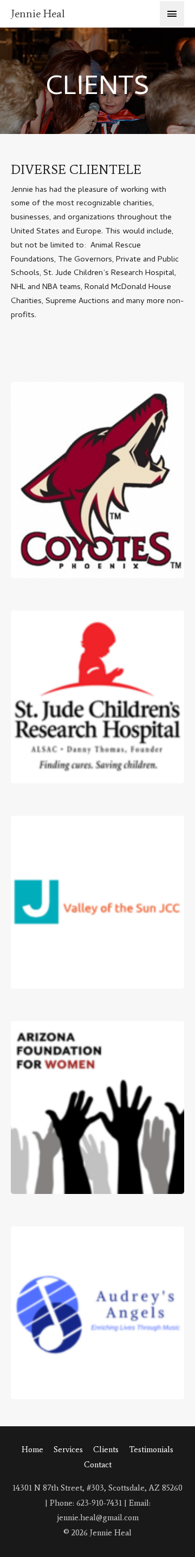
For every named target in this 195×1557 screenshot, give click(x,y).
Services (68, 1449)
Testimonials (151, 1449)
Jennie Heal (38, 13)
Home (32, 1449)
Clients (106, 1449)
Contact (98, 1464)
